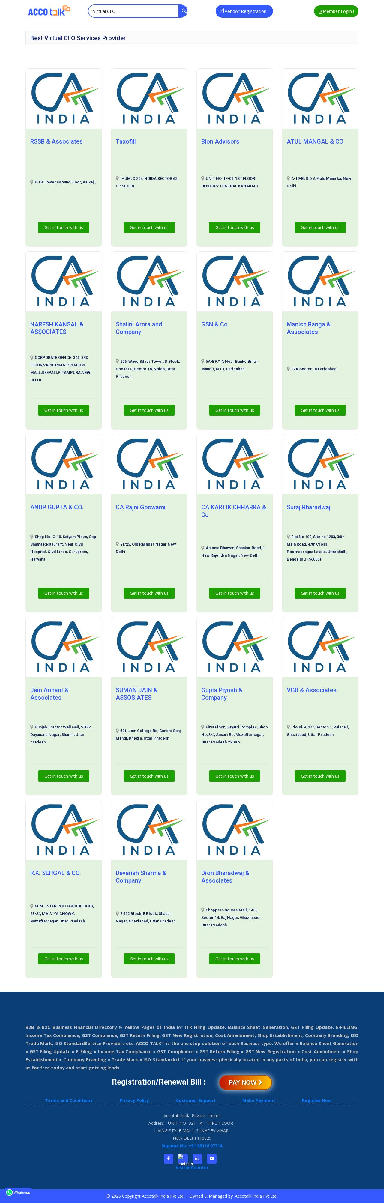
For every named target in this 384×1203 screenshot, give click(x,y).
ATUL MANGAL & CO (315, 141)
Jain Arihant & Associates (49, 693)
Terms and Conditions (69, 1100)
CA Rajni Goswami (141, 507)
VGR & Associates (312, 690)
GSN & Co (214, 324)
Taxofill (126, 141)
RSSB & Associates (56, 141)
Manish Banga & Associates (309, 328)
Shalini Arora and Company (139, 328)
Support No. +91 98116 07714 (192, 1145)
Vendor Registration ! (246, 11)
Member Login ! (338, 11)
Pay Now (243, 1082)
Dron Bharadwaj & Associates (225, 876)
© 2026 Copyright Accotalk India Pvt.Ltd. (146, 1196)
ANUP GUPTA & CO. (56, 507)
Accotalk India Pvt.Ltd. (256, 1196)
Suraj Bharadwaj (309, 507)
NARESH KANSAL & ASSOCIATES (56, 328)
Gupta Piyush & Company (221, 693)
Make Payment (258, 1100)
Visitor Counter (192, 1167)
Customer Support (196, 1100)
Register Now (317, 1100)
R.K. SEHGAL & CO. (55, 873)
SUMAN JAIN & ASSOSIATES (137, 693)
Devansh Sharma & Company (141, 876)
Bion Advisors (220, 141)
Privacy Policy (134, 1100)
